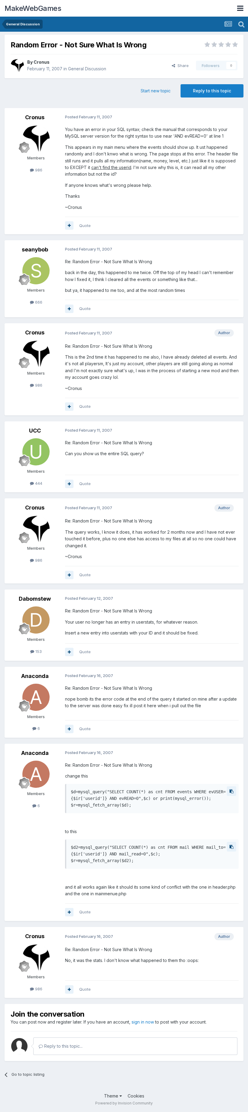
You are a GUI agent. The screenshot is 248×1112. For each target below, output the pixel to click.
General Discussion (87, 68)
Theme (111, 1095)
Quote (85, 225)
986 (38, 170)
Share (182, 65)
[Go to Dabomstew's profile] (36, 620)
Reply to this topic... (63, 1046)
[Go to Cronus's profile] (17, 65)
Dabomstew (35, 599)
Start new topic (156, 90)
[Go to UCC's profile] (36, 451)
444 (38, 483)
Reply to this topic (212, 90)
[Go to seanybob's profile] (36, 270)
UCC (35, 430)
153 (38, 651)
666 (38, 302)
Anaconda (35, 676)
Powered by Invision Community (124, 1103)
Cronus (42, 62)
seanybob (35, 249)
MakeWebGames (33, 8)
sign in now (143, 1021)
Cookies (136, 1095)
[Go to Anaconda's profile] (36, 697)
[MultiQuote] (69, 225)
